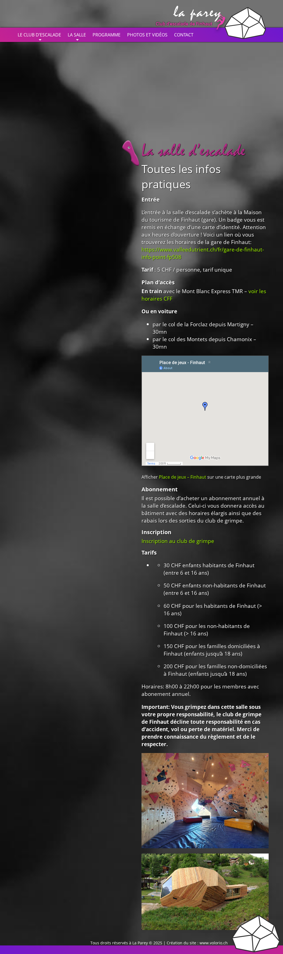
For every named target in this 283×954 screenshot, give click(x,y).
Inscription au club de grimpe (178, 541)
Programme (106, 35)
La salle (77, 35)
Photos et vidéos (147, 35)
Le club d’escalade (39, 35)
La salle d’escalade (193, 150)
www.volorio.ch (214, 942)
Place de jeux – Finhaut (182, 477)
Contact (183, 35)
